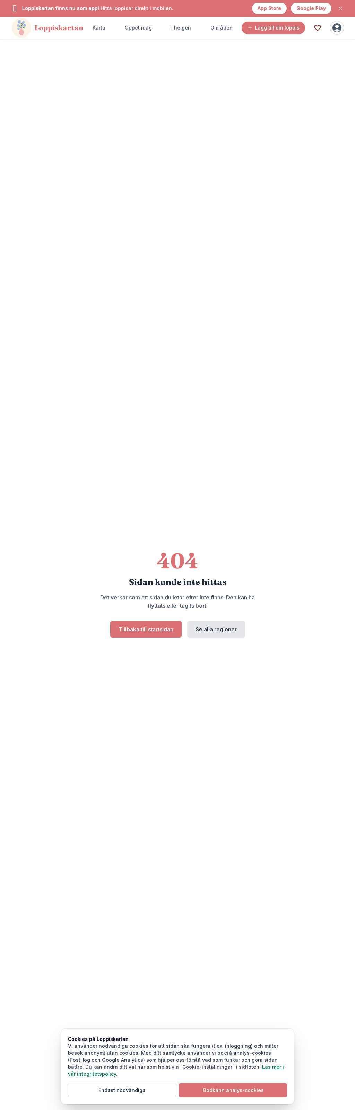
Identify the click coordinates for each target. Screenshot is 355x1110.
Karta (99, 28)
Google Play (311, 8)
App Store (269, 8)
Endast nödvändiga (122, 1090)
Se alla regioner (216, 629)
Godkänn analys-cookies (233, 1090)
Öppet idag (138, 28)
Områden (221, 28)
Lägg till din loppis (277, 28)
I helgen (181, 28)
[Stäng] (340, 8)
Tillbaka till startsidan (146, 629)
